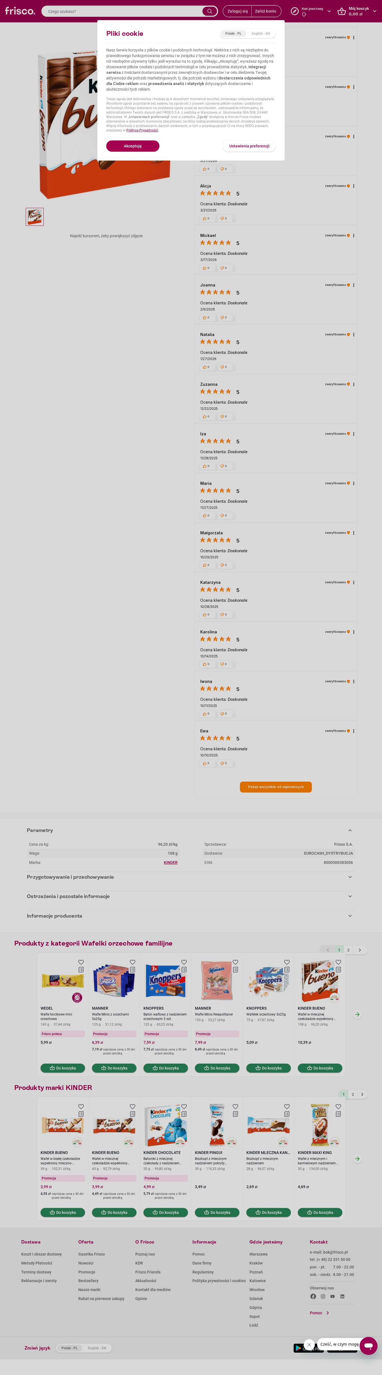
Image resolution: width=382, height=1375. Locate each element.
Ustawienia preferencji (249, 146)
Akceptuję (133, 146)
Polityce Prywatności (142, 130)
